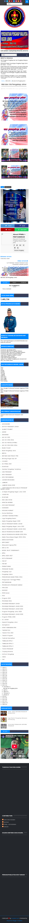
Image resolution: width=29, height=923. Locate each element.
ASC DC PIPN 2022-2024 (9, 445)
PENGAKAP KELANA (7, 569)
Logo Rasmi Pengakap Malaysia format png (17, 718)
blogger (5, 282)
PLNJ (3, 595)
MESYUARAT (5, 542)
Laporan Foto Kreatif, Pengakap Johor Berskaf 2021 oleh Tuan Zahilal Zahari (14, 359)
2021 (3, 675)
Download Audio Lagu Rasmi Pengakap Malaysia (13, 352)
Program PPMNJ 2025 (8, 617)
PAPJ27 (4, 561)
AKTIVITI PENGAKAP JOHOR (10, 426)
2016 (3, 683)
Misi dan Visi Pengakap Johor (9, 277)
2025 (3, 669)
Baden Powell (6, 448)
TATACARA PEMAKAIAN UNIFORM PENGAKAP (17, 725)
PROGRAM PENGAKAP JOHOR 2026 (12, 614)
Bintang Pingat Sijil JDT (9, 458)
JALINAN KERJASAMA (8, 480)
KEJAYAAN (5, 497)
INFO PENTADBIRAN (8, 477)
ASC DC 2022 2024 (8, 440)
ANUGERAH (5, 434)
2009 (3, 704)
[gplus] (9, 1)
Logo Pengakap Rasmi (9, 518)
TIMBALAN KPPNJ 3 (7, 646)
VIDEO (4, 657)
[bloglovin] (14, 1)
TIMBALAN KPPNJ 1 (7, 641)
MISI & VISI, (24, 88)
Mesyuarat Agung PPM (9, 545)
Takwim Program (7, 635)
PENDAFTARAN (6, 566)
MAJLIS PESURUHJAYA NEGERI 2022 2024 (14, 534)
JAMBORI (5, 482)
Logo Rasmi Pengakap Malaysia (9, 357)
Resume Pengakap (19, 250)
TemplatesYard (15, 918)
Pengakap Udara (7, 574)
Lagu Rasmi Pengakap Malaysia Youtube (11, 355)
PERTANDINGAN (6, 582)
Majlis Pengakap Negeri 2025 (11, 521)
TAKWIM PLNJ (6, 630)
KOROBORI (5, 508)
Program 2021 (6, 598)
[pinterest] (11, 1)
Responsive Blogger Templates (14, 920)
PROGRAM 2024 (7, 601)
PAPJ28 (4, 563)
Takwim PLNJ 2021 (7, 633)
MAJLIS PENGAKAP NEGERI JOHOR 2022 (14, 529)
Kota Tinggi (3, 378)
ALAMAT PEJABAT (7, 429)
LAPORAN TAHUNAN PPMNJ (10, 516)
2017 (3, 682)
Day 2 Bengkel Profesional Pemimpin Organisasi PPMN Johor (14, 388)
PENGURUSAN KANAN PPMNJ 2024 (12, 577)
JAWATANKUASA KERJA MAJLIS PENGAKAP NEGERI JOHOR (14, 488)
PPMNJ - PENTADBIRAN (10, 824)
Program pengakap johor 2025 (12, 611)
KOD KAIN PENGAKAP (8, 505)
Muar (2, 367)
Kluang (2, 370)
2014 (3, 696)
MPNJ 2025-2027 (7, 555)
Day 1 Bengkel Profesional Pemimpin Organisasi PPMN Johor (14, 391)
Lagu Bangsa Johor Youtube (8, 356)
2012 (3, 699)
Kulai (2, 369)
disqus (14, 282)
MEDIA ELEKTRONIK (7, 540)
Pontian (2, 371)
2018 (3, 680)
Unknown (6, 826)
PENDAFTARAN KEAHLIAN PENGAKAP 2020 (12, 414)
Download (5, 466)
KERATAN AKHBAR (7, 502)
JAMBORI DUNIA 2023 (8, 485)
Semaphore (6, 625)
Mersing (3, 373)
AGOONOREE (6, 424)
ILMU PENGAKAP (7, 472)
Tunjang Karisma (7, 651)
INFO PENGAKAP (7, 474)
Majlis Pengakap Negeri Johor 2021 (13, 526)
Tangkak (3, 374)
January (6, 694)
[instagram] (20, 1)
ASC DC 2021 (6, 437)
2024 (3, 670)
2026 (3, 667)
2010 (3, 702)
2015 (3, 685)
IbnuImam (6, 822)
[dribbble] (16, 1)
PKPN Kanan (6, 593)
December (6, 686)
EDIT (2, 416)
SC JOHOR (5, 619)
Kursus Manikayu (7, 513)
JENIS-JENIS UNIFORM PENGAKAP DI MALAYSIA (17, 712)
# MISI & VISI (8, 187)
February (6, 693)
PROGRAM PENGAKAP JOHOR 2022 (12, 606)
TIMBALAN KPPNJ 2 (7, 643)
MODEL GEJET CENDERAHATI (10, 550)
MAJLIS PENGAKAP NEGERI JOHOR (12, 524)
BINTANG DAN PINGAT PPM (10, 456)
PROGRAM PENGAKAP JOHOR (11, 603)
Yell (3, 659)
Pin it (9, 229)
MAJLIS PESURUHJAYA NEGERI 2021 (12, 532)
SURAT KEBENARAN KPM (9, 627)
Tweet (10, 226)
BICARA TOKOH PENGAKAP (5, 732)
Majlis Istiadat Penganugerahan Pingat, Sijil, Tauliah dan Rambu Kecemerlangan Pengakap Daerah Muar (14, 71)
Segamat (3, 375)
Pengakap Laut (7, 571)
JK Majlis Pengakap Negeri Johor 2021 (14, 492)
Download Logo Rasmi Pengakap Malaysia (11, 353)
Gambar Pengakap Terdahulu (11, 469)
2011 (3, 701)
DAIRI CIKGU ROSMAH (9, 819)
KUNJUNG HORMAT (7, 510)
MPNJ (3, 553)
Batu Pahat (3, 377)
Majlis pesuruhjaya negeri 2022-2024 (14, 537)
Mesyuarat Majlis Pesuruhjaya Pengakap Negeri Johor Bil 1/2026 (14, 64)
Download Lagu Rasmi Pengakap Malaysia (11, 351)
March (5, 691)
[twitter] (7, 1)
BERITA (4, 453)
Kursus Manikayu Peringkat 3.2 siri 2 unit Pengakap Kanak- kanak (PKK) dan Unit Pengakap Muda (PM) (13, 76)
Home (2, 81)
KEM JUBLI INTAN (7, 500)
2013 (3, 698)
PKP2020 (5, 590)
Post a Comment (7, 289)
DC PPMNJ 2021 (7, 464)
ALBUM (4, 432)
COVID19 (5, 461)
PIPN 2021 (5, 587)
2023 (3, 672)
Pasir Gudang (4, 381)
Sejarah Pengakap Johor (10, 622)
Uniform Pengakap (8, 654)
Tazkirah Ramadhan (8, 638)
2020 (3, 677)
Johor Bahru (4, 379)
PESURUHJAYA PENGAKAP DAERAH (12, 585)
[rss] (18, 1)
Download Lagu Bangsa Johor (8, 349)
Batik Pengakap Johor (9, 450)
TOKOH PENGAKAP (7, 649)
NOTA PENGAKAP (7, 558)
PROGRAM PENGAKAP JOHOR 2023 (12, 609)
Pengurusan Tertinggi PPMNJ (11, 579)
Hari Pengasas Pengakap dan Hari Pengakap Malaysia (14, 60)
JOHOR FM (5, 494)
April (5, 690)
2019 (3, 678)
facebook (23, 282)
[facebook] (5, 1)
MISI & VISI (8, 81)
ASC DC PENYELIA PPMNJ (9, 442)
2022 (3, 674)
